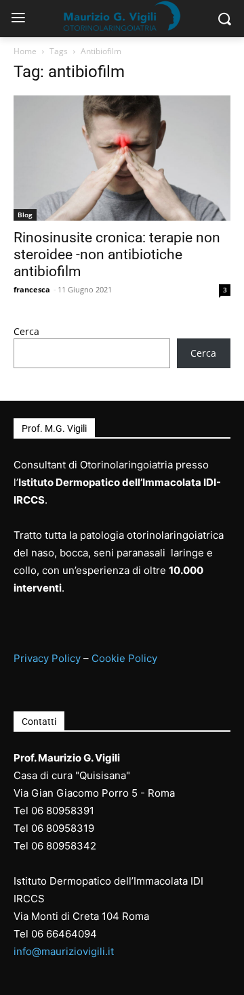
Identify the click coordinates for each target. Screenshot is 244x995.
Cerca (26, 331)
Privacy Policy (47, 658)
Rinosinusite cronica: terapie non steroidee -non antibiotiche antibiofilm (117, 254)
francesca (32, 289)
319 (85, 828)
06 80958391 (62, 810)
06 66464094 (64, 933)
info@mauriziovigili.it (64, 951)
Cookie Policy (124, 658)
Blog (25, 214)
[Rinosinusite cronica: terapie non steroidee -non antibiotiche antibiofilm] (122, 158)
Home (25, 51)
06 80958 (54, 828)
